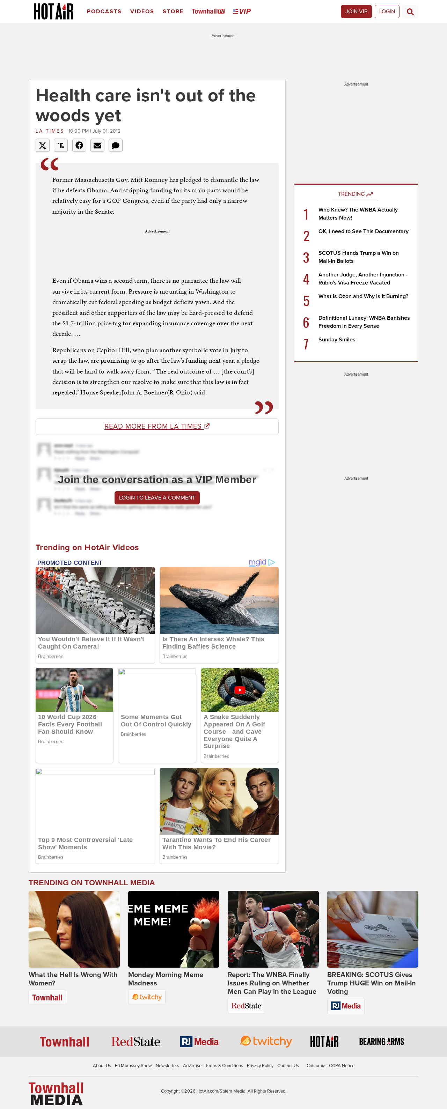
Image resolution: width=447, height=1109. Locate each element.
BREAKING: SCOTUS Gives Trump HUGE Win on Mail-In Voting (371, 983)
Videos (142, 11)
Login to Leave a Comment (157, 497)
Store (173, 11)
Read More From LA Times (154, 426)
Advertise (192, 1066)
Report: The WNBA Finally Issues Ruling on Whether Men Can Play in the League (272, 983)
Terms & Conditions (224, 1066)
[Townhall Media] (56, 1093)
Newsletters (167, 1066)
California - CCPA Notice (330, 1066)
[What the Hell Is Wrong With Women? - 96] (74, 929)
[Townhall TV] (209, 11)
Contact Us (288, 1066)
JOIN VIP (356, 11)
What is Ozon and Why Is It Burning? (363, 296)
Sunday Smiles (337, 339)
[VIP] (243, 11)
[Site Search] (410, 11)
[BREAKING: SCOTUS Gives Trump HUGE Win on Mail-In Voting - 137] (372, 929)
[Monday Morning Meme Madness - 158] (173, 929)
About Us (102, 1066)
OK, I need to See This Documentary (363, 231)
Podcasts (104, 11)
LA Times (51, 131)
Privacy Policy (260, 1066)
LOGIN (387, 11)
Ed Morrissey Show (133, 1066)
